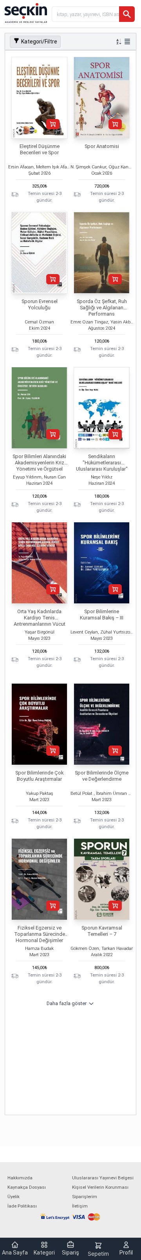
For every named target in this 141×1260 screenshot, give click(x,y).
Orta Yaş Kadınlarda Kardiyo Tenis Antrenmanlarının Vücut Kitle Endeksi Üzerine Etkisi (39, 623)
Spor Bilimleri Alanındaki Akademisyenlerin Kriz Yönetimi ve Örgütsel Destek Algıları (39, 465)
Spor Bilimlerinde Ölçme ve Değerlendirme (101, 776)
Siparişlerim (84, 1196)
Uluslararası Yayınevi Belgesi (103, 1178)
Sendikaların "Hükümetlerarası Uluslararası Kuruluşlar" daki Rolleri (102, 465)
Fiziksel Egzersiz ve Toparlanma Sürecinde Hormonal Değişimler (39, 934)
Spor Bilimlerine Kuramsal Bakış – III (101, 614)
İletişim (80, 1206)
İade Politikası (22, 1206)
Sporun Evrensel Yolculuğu (40, 304)
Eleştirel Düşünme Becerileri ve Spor (40, 149)
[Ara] (127, 14)
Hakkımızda (20, 1178)
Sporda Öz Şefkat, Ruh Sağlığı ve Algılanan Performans (102, 307)
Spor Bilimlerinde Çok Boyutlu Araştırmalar (39, 776)
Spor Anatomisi (102, 146)
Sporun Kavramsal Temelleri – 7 (101, 931)
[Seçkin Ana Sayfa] (25, 12)
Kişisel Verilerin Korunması (100, 1187)
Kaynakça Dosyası (26, 1187)
